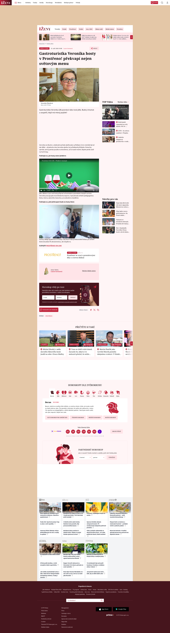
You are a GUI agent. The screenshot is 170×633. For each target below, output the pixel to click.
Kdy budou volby (102, 589)
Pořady (78, 2)
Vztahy (35, 2)
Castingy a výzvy (66, 613)
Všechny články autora (89, 271)
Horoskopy (49, 2)
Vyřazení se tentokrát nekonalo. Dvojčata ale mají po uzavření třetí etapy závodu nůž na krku (122, 222)
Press (62, 610)
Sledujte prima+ (68, 2)
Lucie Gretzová (68, 48)
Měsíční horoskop (94, 417)
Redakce (63, 624)
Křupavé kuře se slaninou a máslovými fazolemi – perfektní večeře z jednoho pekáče (119, 523)
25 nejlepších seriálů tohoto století (50, 554)
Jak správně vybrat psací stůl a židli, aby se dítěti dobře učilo (95, 572)
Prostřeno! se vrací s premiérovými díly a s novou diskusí (81, 256)
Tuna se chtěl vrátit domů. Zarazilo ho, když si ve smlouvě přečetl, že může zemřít (80, 353)
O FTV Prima (44, 608)
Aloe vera (87, 592)
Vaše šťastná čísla (84, 427)
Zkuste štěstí (116, 431)
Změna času (83, 589)
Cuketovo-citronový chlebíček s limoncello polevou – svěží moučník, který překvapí (118, 515)
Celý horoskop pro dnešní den (57, 417)
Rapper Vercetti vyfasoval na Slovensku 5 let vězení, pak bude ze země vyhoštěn (73, 565)
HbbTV (43, 616)
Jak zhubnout (46, 589)
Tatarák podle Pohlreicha (76, 592)
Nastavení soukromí (67, 627)
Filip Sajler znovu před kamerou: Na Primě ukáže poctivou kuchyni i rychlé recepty (122, 213)
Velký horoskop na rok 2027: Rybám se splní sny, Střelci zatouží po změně (89, 37)
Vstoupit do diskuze (49, 310)
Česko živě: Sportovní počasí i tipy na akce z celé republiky (49, 523)
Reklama (43, 613)
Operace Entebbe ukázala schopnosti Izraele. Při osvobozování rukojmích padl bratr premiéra (96, 524)
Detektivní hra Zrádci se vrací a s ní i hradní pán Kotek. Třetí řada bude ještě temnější (73, 515)
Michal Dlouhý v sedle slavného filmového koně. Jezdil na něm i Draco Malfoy (52, 351)
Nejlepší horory (67, 589)
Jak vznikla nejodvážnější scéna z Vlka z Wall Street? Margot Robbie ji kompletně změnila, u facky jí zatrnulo (49, 574)
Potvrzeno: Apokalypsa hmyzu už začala (96, 514)
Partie (89, 589)
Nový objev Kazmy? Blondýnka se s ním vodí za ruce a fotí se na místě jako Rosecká (73, 573)
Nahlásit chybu (45, 627)
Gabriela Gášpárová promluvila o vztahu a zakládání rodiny (122, 140)
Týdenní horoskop (78, 417)
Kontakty (64, 616)
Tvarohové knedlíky (123, 592)
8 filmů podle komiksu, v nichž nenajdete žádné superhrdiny (48, 564)
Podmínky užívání (46, 619)
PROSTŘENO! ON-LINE (54, 246)
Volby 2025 (57, 592)
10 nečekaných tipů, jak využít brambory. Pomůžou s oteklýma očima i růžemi (95, 565)
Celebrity (28, 2)
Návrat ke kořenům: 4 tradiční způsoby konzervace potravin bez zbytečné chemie (119, 532)
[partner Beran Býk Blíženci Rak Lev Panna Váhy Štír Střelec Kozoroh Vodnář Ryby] (98, 457)
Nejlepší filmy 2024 (56, 589)
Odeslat (72, 297)
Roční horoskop (110, 417)
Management (65, 608)
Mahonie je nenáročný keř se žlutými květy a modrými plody (95, 555)
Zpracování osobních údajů (68, 619)
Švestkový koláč (90, 594)
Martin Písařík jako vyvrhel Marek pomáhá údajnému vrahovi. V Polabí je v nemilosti (108, 353)
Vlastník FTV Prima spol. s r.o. (49, 624)
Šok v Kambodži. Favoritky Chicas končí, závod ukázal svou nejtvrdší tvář (122, 230)
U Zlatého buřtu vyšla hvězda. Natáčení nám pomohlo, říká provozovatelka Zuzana (71, 523)
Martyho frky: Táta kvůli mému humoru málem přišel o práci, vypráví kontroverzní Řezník (71, 556)
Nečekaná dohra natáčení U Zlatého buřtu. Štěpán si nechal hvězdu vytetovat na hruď (72, 532)
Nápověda (64, 621)
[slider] (69, 188)
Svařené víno (64, 592)
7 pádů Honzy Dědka (47, 592)
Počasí (94, 589)
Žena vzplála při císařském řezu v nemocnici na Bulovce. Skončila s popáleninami (49, 515)
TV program (76, 589)
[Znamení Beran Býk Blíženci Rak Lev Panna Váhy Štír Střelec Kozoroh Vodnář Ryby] (61, 297)
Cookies (43, 621)
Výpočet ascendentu (111, 592)
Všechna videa (123, 102)
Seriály (41, 2)
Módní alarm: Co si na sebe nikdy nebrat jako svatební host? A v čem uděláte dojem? (121, 38)
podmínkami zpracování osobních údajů (67, 302)
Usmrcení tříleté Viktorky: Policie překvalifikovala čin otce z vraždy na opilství (49, 532)
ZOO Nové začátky (113, 589)
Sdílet (95, 49)
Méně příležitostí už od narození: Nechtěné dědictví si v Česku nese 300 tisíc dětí (58, 38)
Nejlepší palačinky (80, 594)
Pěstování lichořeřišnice (97, 592)
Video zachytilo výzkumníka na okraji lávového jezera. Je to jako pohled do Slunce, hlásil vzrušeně (96, 532)
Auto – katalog (124, 589)
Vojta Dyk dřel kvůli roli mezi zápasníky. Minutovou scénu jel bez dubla (122, 205)
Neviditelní (58, 2)
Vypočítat (112, 457)
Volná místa (44, 610)
